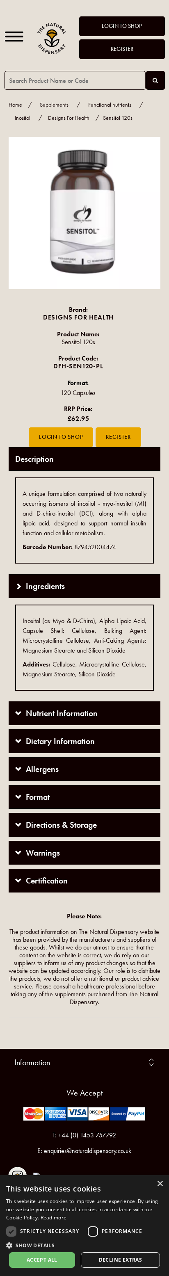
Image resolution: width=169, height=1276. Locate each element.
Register (122, 49)
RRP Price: (78, 409)
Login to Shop (122, 26)
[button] (84, 1245)
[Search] (155, 80)
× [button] (160, 1184)
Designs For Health (68, 117)
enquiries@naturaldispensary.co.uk (87, 1151)
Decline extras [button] (120, 1259)
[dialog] (84, 1225)
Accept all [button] (42, 1259)
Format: (78, 383)
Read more (54, 1217)
